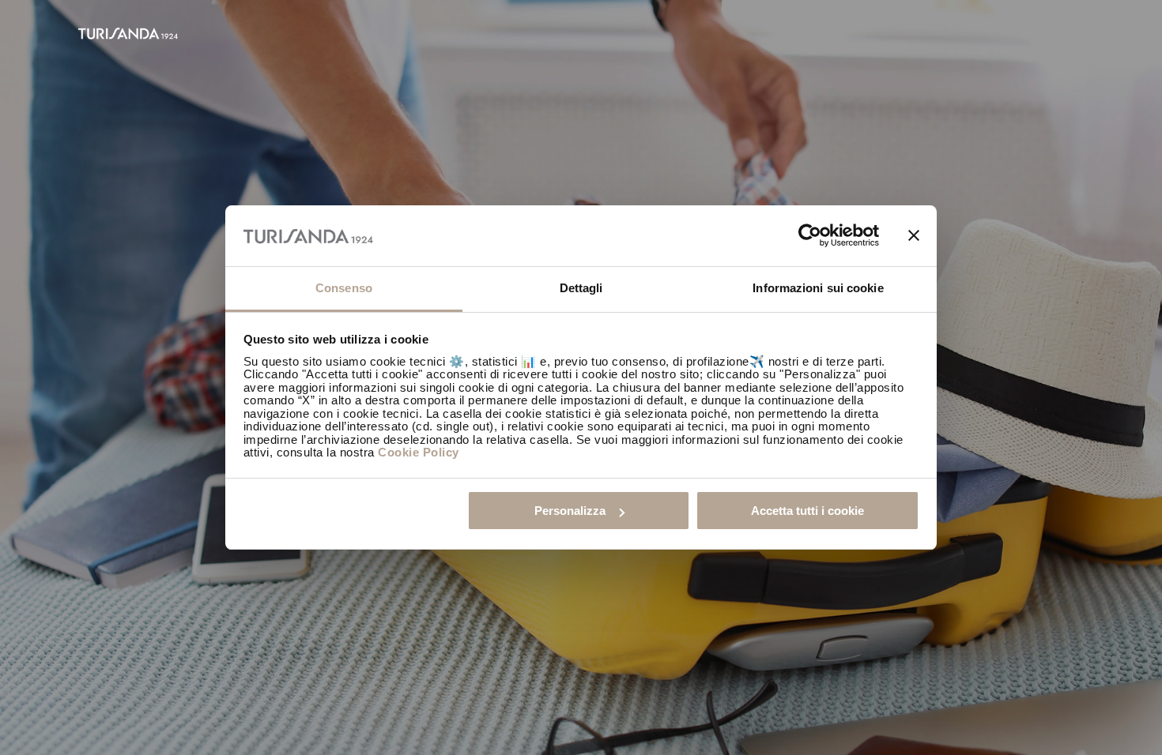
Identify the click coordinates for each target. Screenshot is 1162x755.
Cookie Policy (418, 452)
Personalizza (570, 510)
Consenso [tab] (343, 288)
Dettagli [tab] (581, 288)
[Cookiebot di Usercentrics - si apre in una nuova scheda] (810, 236)
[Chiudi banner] (913, 236)
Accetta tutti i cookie (807, 510)
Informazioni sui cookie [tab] (818, 288)
